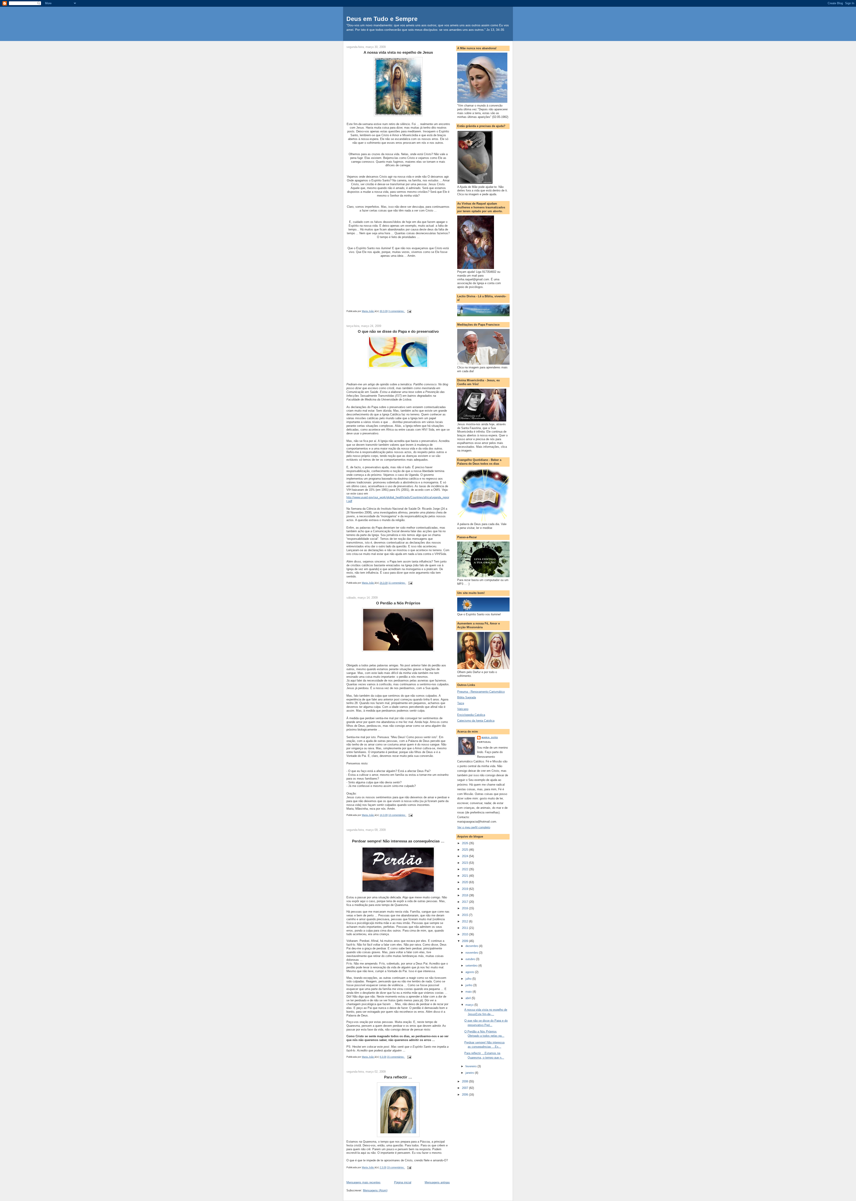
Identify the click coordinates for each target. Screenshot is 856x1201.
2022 (465, 869)
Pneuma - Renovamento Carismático (481, 691)
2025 (465, 849)
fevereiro (471, 1066)
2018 (465, 895)
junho (469, 985)
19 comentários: (396, 1167)
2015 (465, 915)
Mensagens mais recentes (363, 1182)
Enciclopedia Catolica (471, 714)
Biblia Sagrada (466, 697)
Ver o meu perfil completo (473, 827)
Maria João (490, 737)
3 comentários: (396, 311)
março (469, 1004)
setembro (471, 965)
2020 (465, 882)
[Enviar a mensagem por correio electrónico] (409, 311)
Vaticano (462, 709)
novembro (472, 952)
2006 (465, 1094)
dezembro (472, 946)
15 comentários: (396, 1056)
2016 (465, 908)
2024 (465, 856)
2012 (465, 921)
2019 (465, 889)
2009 (465, 941)
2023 (465, 862)
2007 (465, 1088)
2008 (465, 1081)
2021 (465, 875)
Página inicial (402, 1182)
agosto (470, 972)
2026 (465, 843)
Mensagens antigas (437, 1182)
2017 (465, 901)
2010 (465, 934)
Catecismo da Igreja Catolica (475, 720)
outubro (470, 959)
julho (468, 978)
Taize (460, 703)
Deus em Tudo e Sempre (382, 18)
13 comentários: (397, 815)
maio (469, 991)
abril (468, 998)
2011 (465, 928)
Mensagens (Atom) (375, 1190)
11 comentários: (397, 582)
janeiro (470, 1072)
